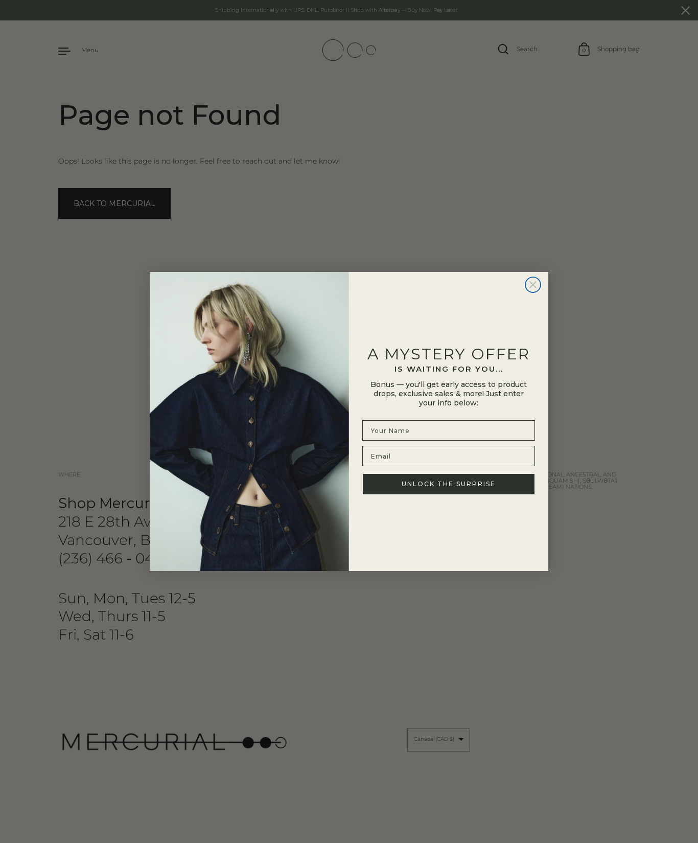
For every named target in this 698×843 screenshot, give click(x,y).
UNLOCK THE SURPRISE (449, 484)
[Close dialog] (533, 284)
